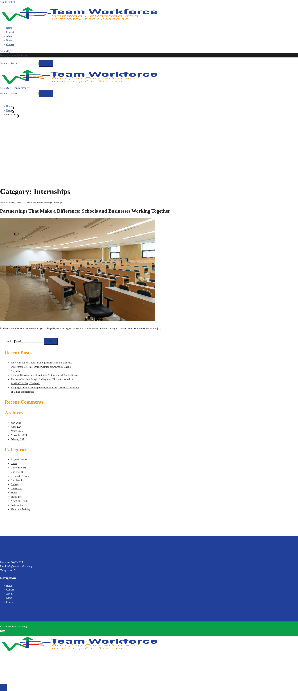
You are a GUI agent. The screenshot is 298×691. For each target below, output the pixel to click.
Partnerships (57, 202)
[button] (6, 51)
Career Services (37, 202)
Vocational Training (20, 509)
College (14, 484)
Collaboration (17, 480)
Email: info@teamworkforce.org (16, 566)
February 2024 (18, 439)
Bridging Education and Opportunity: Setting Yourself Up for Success (45, 375)
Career (28, 202)
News (9, 40)
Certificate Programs (21, 476)
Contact (10, 32)
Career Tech (17, 471)
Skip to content (7, 2)
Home (9, 27)
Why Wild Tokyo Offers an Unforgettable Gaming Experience (41, 362)
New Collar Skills (19, 501)
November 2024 (19, 435)
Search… (4, 63)
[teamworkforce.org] (79, 21)
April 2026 (16, 426)
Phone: (3, 562)
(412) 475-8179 (15, 562)
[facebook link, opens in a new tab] (1, 630)
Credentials (16, 488)
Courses (10, 44)
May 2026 (16, 422)
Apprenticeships (19, 202)
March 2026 (17, 431)
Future (14, 492)
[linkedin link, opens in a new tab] (3, 630)
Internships (48, 202)
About (9, 36)
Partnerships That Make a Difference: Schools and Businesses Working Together (85, 211)
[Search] (46, 63)
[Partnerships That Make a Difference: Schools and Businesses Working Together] (77, 320)
